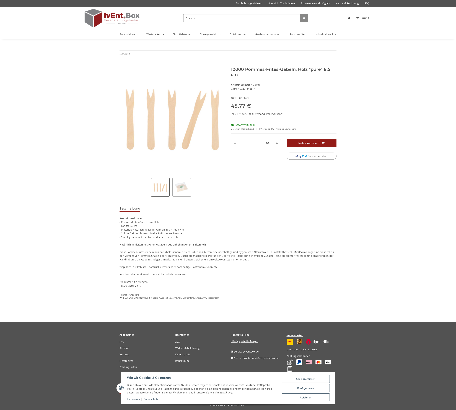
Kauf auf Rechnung (347, 3)
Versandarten (295, 335)
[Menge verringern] (235, 143)
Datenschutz (182, 354)
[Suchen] (304, 18)
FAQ (366, 3)
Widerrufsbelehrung (187, 348)
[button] (349, 18)
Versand (260, 114)
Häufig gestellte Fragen (244, 341)
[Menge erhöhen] (277, 143)
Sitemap (124, 348)
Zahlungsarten (128, 367)
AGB (177, 341)
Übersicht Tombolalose (281, 3)
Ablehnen (306, 397)
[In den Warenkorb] (122, 65)
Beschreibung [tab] (130, 208)
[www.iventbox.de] (112, 18)
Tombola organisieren (249, 3)
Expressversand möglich (315, 3)
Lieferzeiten (127, 360)
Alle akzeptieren (305, 378)
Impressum (182, 360)
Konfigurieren (305, 388)
